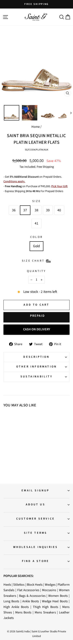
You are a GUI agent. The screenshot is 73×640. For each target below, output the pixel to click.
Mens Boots (23, 612)
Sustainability (36, 377)
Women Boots (58, 595)
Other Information (36, 367)
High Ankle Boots (16, 607)
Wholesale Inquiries (35, 547)
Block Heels (35, 584)
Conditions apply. (14, 181)
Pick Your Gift (59, 186)
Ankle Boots (30, 601)
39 (48, 210)
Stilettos (19, 584)
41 (36, 223)
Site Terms (35, 533)
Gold (36, 246)
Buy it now (36, 317)
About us (35, 505)
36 (14, 210)
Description (36, 357)
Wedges (50, 584)
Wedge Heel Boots (55, 601)
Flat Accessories (28, 590)
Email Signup (35, 491)
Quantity (36, 271)
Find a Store (35, 561)
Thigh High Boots (45, 607)
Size (36, 201)
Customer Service (35, 519)
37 (25, 210)
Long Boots (11, 601)
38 (36, 210)
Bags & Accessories (32, 595)
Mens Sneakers (45, 612)
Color (36, 237)
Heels (7, 584)
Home (35, 126)
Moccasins (49, 590)
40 (59, 210)
